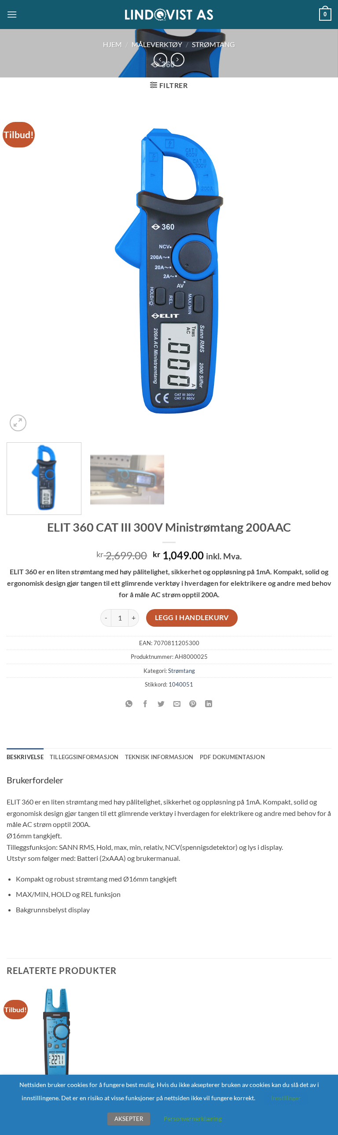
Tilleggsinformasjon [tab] (84, 756)
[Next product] (160, 59)
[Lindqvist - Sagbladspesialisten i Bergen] (169, 15)
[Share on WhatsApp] (129, 704)
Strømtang (213, 44)
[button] (12, 14)
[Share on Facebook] (145, 704)
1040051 (181, 684)
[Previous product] (177, 59)
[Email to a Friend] (177, 704)
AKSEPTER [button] (128, 1118)
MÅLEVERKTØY (157, 44)
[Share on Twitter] (161, 704)
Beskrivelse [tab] (25, 756)
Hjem (112, 44)
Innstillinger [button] (286, 1098)
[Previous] (24, 271)
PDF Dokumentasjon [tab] (232, 756)
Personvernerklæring (193, 1118)
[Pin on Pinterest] (193, 704)
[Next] (314, 271)
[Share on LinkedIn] (209, 704)
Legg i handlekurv (192, 617)
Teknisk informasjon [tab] (159, 756)
